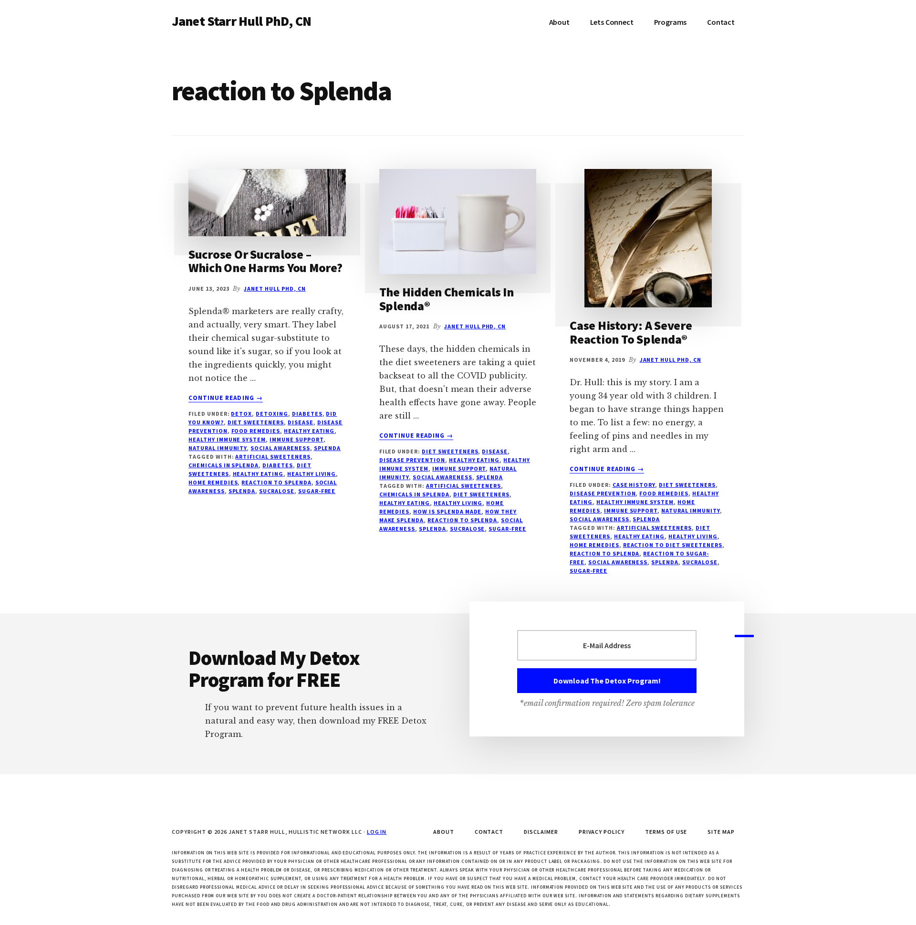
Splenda (327, 448)
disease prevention (412, 459)
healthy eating (258, 473)
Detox (241, 413)
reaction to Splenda (276, 482)
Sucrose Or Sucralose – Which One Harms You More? (265, 261)
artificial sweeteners (272, 456)
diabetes (277, 465)
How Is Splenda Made (447, 511)
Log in (377, 831)
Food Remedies (255, 430)
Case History (634, 484)
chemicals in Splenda (223, 465)
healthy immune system (227, 439)
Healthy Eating (309, 430)
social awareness (280, 448)
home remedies (213, 482)
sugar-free (317, 490)
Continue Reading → (225, 398)
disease (300, 422)
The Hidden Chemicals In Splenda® (446, 299)
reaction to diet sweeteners (672, 544)
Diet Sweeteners (256, 422)
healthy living (311, 473)
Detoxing (272, 413)
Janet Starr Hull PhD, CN (241, 21)
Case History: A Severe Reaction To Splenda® (631, 332)
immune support (296, 439)
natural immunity (217, 448)
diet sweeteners (481, 494)
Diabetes (307, 413)
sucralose (276, 490)
